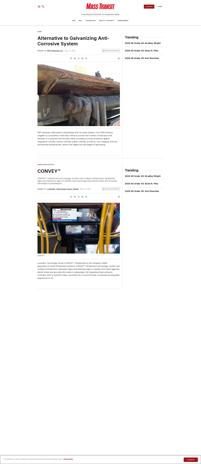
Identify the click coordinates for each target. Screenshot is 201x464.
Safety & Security (107, 20)
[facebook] (71, 58)
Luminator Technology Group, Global (62, 189)
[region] (100, 459)
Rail (80, 20)
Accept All (190, 459)
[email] (86, 58)
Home (39, 31)
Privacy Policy (68, 459)
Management (123, 20)
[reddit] (82, 58)
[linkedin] (75, 58)
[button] (39, 6)
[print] (119, 58)
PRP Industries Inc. (55, 51)
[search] (43, 6)
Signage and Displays (45, 164)
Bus (73, 20)
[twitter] (79, 58)
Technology (90, 20)
